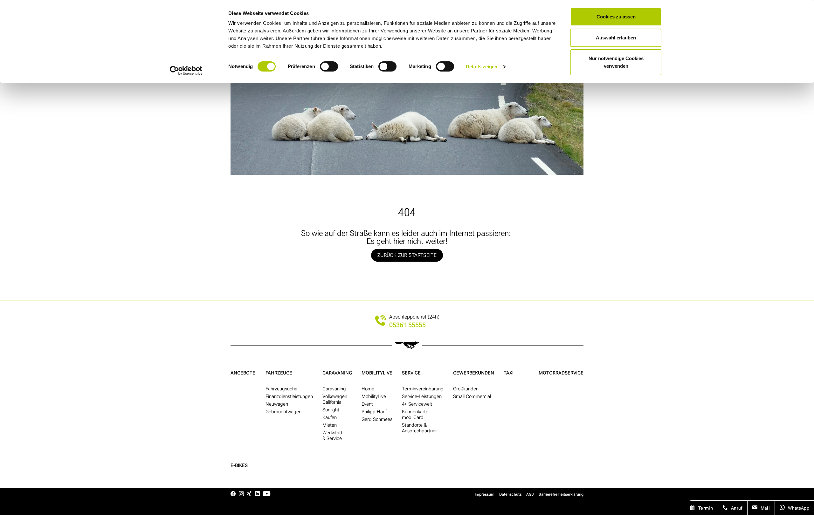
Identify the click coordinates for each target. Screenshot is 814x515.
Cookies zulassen (616, 16)
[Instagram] (241, 494)
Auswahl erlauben (616, 37)
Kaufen (329, 417)
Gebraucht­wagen (283, 412)
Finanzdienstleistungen (289, 396)
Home (368, 389)
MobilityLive (377, 373)
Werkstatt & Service (332, 435)
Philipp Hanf (374, 412)
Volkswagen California (334, 399)
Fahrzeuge (279, 373)
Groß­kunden (466, 389)
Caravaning (337, 373)
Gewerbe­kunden (473, 373)
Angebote (243, 373)
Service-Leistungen (422, 396)
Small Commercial (472, 396)
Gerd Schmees (377, 419)
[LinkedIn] (257, 494)
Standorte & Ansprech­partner (419, 428)
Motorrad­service (561, 373)
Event (367, 404)
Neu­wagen (277, 404)
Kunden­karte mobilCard (415, 414)
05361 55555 (407, 325)
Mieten (329, 425)
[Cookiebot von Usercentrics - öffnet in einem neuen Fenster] (186, 70)
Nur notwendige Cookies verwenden (616, 62)
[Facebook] (233, 494)
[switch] (329, 66)
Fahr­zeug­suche (281, 389)
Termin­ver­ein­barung (423, 389)
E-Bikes (239, 465)
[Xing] (249, 494)
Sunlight (330, 410)
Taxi (509, 373)
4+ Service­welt (417, 404)
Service (411, 373)
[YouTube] (266, 494)
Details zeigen (481, 66)
